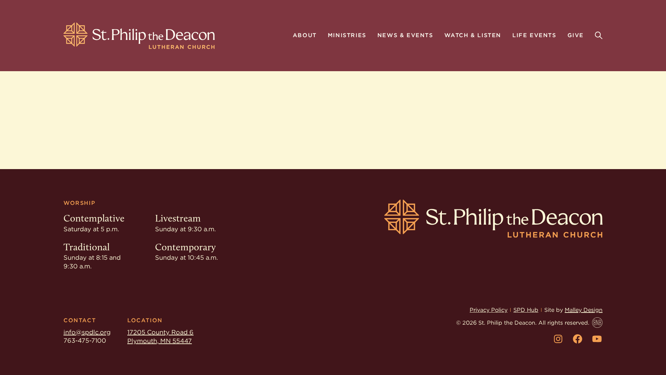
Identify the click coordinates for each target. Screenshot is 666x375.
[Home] (139, 36)
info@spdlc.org (87, 332)
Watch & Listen (472, 36)
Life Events (534, 36)
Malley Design (584, 310)
